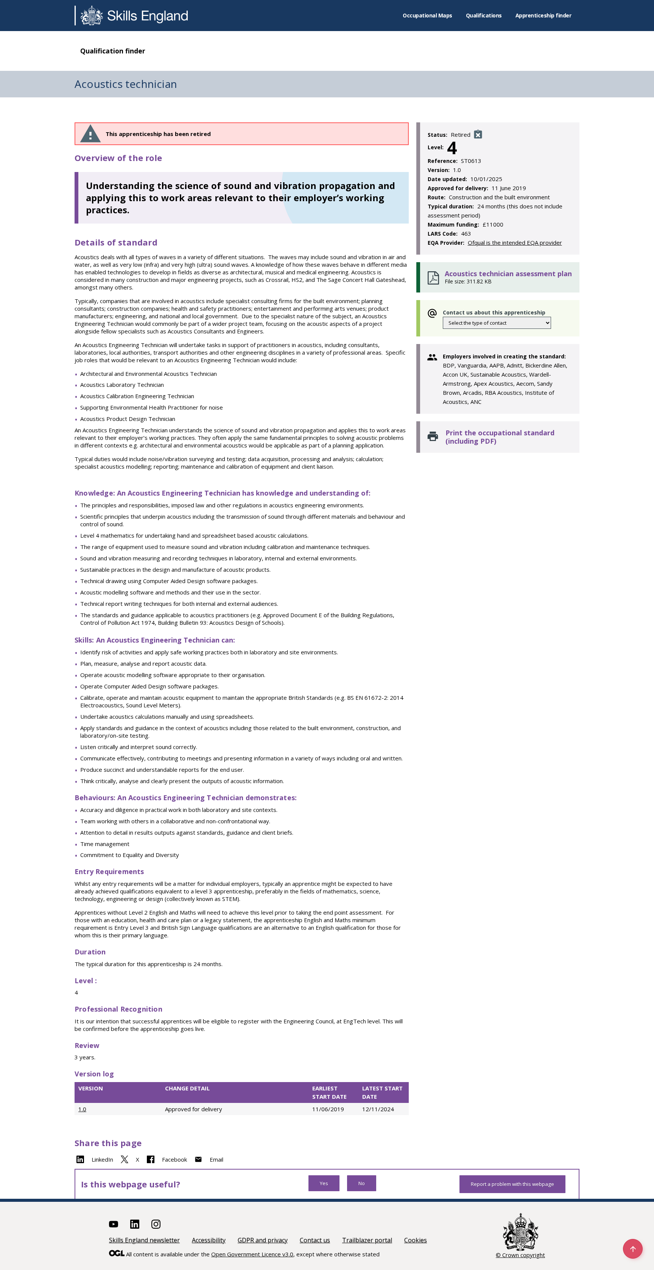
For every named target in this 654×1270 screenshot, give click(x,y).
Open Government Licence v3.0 (252, 1254)
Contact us (315, 1240)
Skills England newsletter (144, 1240)
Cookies (415, 1240)
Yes (324, 1183)
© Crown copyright (520, 1255)
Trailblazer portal (367, 1240)
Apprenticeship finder (543, 15)
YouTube (113, 1224)
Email (216, 1159)
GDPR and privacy (263, 1240)
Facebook (174, 1159)
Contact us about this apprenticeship (494, 312)
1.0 (82, 1109)
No (361, 1183)
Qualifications (484, 15)
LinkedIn (102, 1159)
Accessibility (209, 1240)
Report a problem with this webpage (512, 1184)
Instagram (156, 1224)
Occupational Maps (427, 15)
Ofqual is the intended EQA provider (515, 242)
